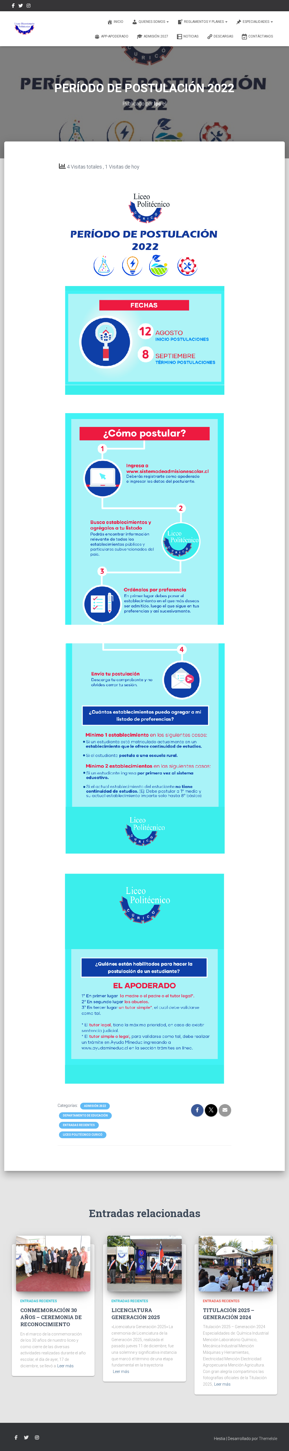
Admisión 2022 (95, 1105)
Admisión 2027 (156, 36)
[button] (167, 22)
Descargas (223, 36)
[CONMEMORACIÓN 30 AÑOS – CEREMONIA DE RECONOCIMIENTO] (53, 1263)
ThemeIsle (268, 1438)
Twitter (20, 6)
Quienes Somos (152, 22)
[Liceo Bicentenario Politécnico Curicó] (24, 29)
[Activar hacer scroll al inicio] (278, 1440)
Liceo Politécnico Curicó (82, 1134)
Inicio (118, 22)
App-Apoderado (114, 36)
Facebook (13, 6)
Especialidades (256, 22)
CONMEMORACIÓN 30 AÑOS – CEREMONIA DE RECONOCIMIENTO (51, 1317)
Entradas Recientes (79, 1125)
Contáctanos (260, 36)
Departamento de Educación (85, 1115)
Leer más (65, 1366)
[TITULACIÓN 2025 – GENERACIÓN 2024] (236, 1263)
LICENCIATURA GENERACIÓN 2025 (135, 1314)
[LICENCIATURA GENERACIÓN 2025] (144, 1263)
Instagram (28, 6)
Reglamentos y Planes (204, 22)
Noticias (190, 36)
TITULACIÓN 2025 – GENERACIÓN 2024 (228, 1314)
